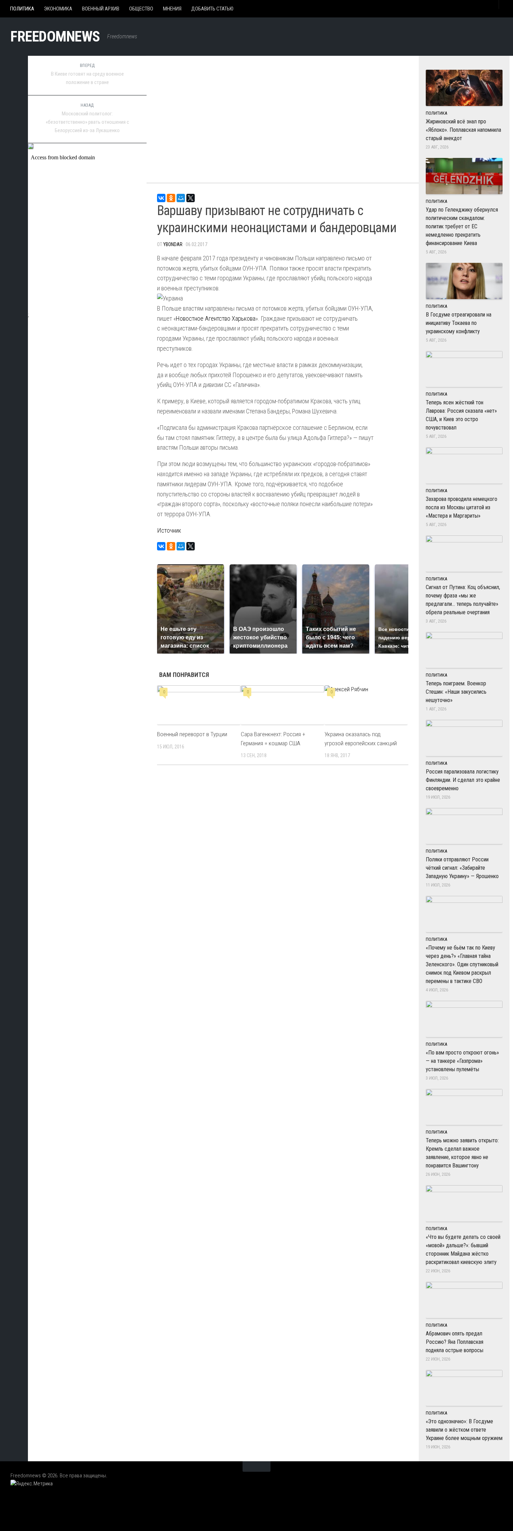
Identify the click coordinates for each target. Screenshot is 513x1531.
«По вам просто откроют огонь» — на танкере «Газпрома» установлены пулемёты (462, 1061)
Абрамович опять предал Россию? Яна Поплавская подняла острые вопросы (454, 1342)
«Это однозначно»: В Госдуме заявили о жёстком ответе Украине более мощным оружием (464, 1429)
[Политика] (14, 79)
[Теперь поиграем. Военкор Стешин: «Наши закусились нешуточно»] (464, 650)
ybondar (173, 244)
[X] (190, 198)
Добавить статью (212, 9)
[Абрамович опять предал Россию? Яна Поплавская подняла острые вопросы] (464, 1300)
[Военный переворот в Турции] (198, 704)
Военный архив (100, 9)
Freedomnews (55, 36)
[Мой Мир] (181, 198)
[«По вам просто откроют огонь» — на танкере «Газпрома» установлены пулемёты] (464, 1019)
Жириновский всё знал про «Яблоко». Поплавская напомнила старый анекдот (463, 130)
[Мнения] (14, 145)
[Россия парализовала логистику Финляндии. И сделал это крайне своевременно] (464, 738)
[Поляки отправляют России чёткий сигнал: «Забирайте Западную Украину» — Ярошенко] (464, 826)
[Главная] (14, 63)
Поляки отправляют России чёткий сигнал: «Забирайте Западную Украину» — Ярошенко (462, 867)
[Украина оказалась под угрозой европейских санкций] (366, 704)
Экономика (58, 9)
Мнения (172, 9)
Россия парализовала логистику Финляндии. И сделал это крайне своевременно (463, 780)
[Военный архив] (14, 112)
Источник (169, 530)
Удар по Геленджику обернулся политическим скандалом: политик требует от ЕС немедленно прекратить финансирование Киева (462, 226)
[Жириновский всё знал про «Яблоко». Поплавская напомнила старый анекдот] (464, 88)
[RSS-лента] (14, 161)
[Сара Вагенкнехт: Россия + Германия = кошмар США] (282, 704)
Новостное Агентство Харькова (215, 318)
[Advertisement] (282, 115)
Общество (141, 9)
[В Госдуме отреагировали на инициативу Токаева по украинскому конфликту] (464, 281)
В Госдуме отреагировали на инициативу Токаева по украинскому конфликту (458, 323)
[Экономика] (14, 95)
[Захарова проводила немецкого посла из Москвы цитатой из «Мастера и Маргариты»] (464, 465)
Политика (22, 9)
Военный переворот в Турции (192, 734)
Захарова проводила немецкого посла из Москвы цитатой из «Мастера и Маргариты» (461, 507)
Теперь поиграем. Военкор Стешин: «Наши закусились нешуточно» (456, 691)
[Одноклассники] (171, 198)
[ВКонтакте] (161, 198)
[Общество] (14, 128)
